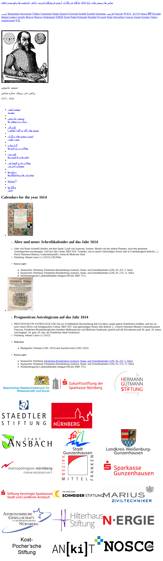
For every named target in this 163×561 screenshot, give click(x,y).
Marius (12, 181)
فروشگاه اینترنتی (46, 2)
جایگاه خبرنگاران (71, 2)
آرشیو (59, 2)
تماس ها (108, 2)
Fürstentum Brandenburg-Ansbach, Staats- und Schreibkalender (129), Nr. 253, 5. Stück (88, 361)
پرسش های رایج (95, 2)
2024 (83, 2)
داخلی (34, 2)
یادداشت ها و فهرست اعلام (15, 2)
